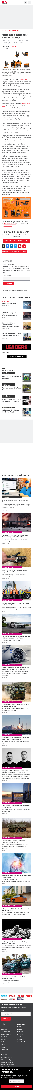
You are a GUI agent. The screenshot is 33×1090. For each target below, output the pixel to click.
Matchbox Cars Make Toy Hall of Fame (11, 377)
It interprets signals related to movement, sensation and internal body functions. (16, 880)
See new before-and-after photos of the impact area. (15, 742)
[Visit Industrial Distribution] (4, 999)
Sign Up (5, 1019)
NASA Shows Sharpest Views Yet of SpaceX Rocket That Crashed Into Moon (15, 738)
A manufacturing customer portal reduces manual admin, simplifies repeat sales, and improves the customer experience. (16, 506)
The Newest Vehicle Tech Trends (11, 389)
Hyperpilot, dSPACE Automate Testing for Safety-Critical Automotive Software (15, 771)
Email (2, 1010)
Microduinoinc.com (10, 224)
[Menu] (29, 2)
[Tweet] (15, 246)
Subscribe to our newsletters (16, 241)
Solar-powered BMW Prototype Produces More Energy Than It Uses (16, 909)
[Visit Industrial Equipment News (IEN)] (20, 996)
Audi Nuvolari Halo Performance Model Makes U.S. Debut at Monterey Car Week (16, 637)
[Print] (3, 246)
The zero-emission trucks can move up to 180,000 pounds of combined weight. (16, 608)
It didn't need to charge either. (10, 980)
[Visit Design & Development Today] (4, 996)
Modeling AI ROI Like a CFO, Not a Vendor (10, 411)
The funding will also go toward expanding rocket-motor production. (16, 810)
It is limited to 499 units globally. (11, 640)
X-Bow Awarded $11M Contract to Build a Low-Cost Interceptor (16, 806)
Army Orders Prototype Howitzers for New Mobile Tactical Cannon (15, 705)
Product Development (10, 31)
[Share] (7, 246)
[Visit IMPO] (29, 996)
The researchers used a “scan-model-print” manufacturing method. (14, 575)
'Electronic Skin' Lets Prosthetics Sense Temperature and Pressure (10, 324)
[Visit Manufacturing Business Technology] (20, 999)
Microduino (23, 80)
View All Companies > (16, 356)
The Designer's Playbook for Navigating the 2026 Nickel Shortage (15, 942)
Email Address (7, 275)
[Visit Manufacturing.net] (12, 999)
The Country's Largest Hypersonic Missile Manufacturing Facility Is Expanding (9, 314)
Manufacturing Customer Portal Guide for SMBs (15, 501)
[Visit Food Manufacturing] (12, 996)
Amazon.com (8, 226)
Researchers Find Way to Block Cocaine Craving (11, 400)
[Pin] (19, 246)
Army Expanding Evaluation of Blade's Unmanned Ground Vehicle (13, 841)
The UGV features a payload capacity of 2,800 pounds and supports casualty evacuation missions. (15, 846)
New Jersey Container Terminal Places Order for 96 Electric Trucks (11, 335)
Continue (16, 1086)
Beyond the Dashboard (9, 303)
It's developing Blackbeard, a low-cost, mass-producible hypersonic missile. (15, 540)
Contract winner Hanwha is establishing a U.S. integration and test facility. (15, 709)
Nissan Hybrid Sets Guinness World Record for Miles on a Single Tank (16, 977)
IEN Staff (13, 46)
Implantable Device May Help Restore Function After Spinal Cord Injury (16, 876)
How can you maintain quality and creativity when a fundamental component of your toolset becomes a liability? (16, 947)
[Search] (25, 2)
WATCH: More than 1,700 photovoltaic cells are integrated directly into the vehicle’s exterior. (15, 913)
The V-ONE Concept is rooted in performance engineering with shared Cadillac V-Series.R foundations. (15, 673)
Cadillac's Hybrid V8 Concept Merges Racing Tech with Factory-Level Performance (15, 668)
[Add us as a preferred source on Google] (24, 246)
